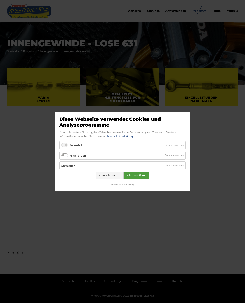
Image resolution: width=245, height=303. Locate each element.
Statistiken (68, 165)
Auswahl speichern (110, 175)
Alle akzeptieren (136, 175)
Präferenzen (77, 155)
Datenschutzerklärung (119, 136)
